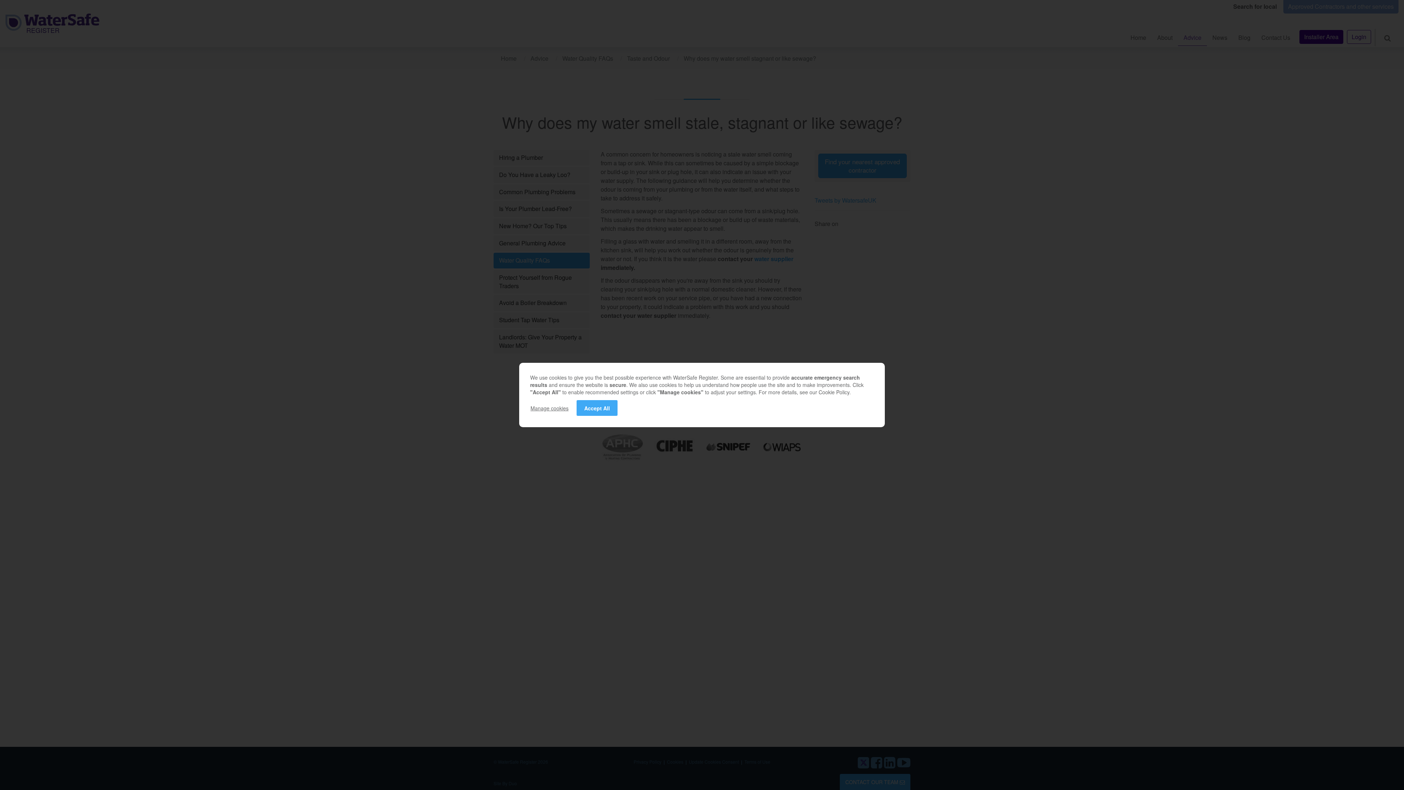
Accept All (597, 408)
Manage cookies (550, 408)
